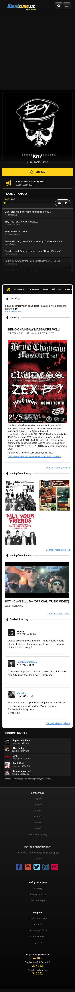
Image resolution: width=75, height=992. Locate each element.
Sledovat (40, 171)
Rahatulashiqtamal (27, 662)
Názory (57, 289)
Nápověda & (38, 918)
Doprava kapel (38, 900)
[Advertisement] (37, 51)
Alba (45, 289)
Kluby (38, 822)
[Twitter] (36, 867)
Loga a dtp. (38, 942)
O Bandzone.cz (38, 936)
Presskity (37, 888)
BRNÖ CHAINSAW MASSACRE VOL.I (34, 329)
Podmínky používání (38, 930)
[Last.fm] (54, 867)
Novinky (19, 289)
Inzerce (38, 858)
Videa (38, 810)
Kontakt (38, 924)
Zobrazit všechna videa (58, 613)
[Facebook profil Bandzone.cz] (19, 867)
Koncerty (38, 804)
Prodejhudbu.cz (38, 894)
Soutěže (38, 828)
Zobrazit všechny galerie (58, 550)
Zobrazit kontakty (13, 311)
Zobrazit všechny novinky (57, 467)
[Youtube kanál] (28, 867)
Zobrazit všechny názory (58, 723)
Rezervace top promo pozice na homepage (38, 852)
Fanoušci (38, 816)
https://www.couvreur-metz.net (25, 678)
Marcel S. (22, 693)
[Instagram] (45, 867)
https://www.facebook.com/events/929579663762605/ (34, 456)
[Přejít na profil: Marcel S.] (11, 694)
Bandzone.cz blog (38, 834)
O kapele (33, 289)
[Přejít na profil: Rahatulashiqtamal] (11, 663)
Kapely (38, 799)
